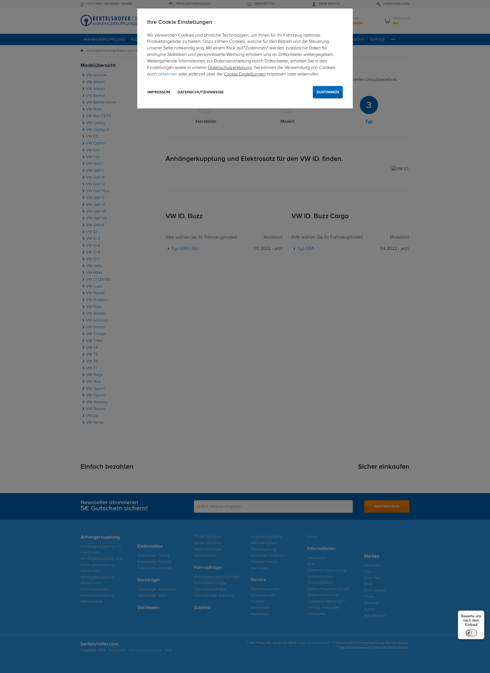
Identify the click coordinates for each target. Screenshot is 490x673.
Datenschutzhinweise (201, 92)
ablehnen (167, 74)
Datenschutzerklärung (230, 68)
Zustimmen (327, 92)
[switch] (471, 633)
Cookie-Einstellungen (245, 74)
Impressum (158, 92)
